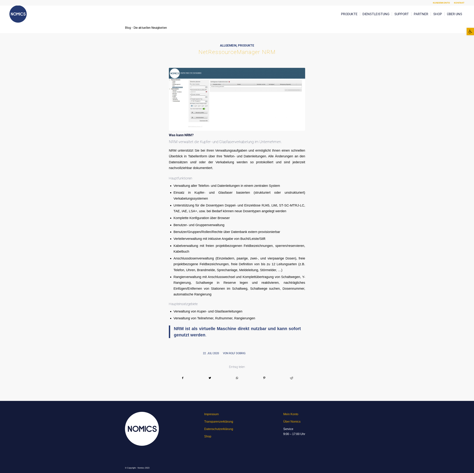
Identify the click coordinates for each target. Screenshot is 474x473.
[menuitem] (441, 3)
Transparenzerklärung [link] (218, 421)
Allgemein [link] (228, 45)
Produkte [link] (246, 45)
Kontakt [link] (459, 3)
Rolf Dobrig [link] (237, 353)
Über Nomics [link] (292, 421)
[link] (470, 31)
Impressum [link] (211, 414)
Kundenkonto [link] (441, 3)
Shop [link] (207, 436)
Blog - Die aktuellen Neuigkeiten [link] (146, 27)
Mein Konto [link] (290, 414)
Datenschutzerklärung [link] (218, 429)
